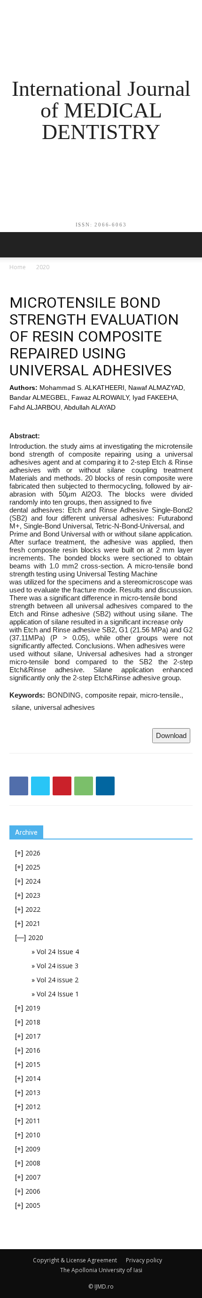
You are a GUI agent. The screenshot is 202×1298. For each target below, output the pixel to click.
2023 (32, 895)
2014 (32, 1078)
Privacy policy (144, 1260)
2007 (32, 1177)
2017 (32, 1036)
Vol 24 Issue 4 (58, 951)
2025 (32, 867)
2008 (32, 1162)
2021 (32, 923)
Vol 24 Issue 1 (58, 993)
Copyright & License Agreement (75, 1260)
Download (171, 735)
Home (17, 267)
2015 (32, 1064)
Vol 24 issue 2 (57, 979)
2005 (32, 1205)
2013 (32, 1092)
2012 (32, 1106)
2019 (32, 1007)
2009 (32, 1148)
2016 (32, 1050)
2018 (32, 1022)
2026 (32, 852)
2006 (32, 1191)
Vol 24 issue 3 (57, 965)
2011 (32, 1120)
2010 (32, 1134)
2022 (32, 909)
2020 (42, 267)
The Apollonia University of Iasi (101, 1270)
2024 (32, 881)
